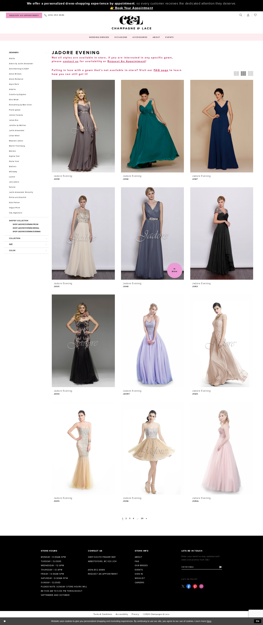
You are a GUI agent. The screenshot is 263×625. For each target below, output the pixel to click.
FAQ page (161, 70)
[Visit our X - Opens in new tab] (183, 586)
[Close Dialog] (5, 621)
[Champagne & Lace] (131, 22)
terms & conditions (102, 614)
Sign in (139, 574)
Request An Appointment (126, 61)
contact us (71, 61)
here (209, 621)
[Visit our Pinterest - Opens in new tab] (195, 586)
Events (139, 570)
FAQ (137, 561)
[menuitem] (24, 15)
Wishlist (140, 578)
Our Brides (141, 565)
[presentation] (83, 126)
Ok (258, 621)
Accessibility (122, 614)
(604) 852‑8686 (96, 570)
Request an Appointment (103, 574)
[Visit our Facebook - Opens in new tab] (188, 586)
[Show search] (241, 15)
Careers (139, 582)
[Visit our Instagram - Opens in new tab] (201, 586)
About (138, 557)
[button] (248, 15)
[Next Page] (146, 518)
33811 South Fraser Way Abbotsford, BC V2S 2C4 (102, 559)
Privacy (135, 614)
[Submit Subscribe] (220, 566)
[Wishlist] (255, 15)
